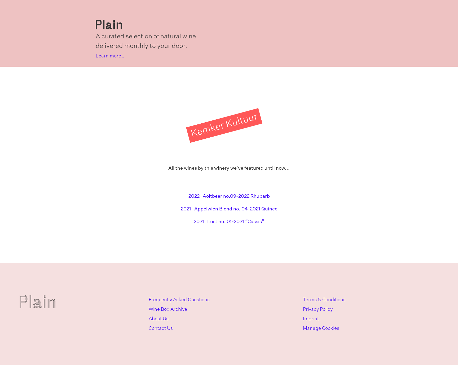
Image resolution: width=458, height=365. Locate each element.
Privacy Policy (318, 309)
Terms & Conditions (324, 300)
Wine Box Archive (168, 309)
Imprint (311, 319)
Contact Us (161, 328)
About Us (159, 319)
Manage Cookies (321, 328)
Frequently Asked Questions (179, 300)
